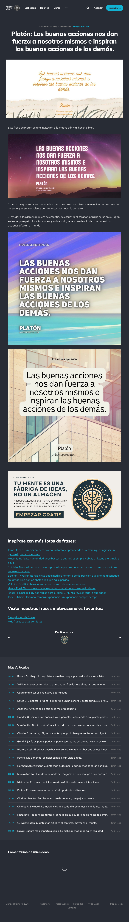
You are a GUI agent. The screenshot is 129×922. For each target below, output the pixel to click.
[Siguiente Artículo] (118, 637)
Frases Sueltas (62, 904)
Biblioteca (30, 7)
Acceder (98, 7)
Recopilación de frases (21, 617)
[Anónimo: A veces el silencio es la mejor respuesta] (64, 709)
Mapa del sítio (116, 904)
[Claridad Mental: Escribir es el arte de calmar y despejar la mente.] (64, 798)
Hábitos (44, 7)
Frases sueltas (81, 26)
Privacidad (78, 904)
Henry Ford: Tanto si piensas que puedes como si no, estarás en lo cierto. (51, 588)
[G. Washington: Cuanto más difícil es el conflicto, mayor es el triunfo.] (64, 823)
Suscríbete (115, 7)
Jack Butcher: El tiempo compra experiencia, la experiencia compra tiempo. (53, 597)
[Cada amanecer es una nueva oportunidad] (64, 693)
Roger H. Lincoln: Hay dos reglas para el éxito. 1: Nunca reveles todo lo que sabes (57, 592)
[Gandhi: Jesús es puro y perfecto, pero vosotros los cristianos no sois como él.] (64, 742)
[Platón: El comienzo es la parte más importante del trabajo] (64, 790)
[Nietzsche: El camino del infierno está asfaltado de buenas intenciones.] (64, 782)
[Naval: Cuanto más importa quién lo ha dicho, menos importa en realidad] (64, 831)
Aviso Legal (93, 904)
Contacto (71, 907)
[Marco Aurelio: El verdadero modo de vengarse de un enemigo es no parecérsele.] (64, 774)
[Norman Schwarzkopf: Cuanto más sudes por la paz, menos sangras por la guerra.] (64, 766)
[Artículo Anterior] (10, 637)
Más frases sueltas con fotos (25, 621)
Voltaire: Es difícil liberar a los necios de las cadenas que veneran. (47, 584)
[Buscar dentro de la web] (88, 8)
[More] (66, 8)
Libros (56, 7)
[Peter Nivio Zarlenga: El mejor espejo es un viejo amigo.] (64, 758)
